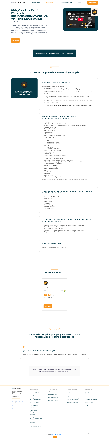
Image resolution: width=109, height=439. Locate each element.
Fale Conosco (92, 2)
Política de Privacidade (56, 434)
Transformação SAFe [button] (65, 2)
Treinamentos (49, 2)
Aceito (54, 436)
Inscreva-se (15, 40)
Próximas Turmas (54, 53)
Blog (79, 2)
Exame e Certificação (67, 53)
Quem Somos (36, 2)
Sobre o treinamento (41, 53)
